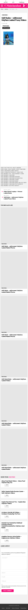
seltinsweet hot (6, 173)
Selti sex (20, 172)
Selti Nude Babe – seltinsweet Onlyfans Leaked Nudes (13, 468)
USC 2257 (8, 608)
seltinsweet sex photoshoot (10, 185)
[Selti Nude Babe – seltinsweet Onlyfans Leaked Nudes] (14, 447)
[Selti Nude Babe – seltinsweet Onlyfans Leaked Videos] (14, 358)
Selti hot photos (7, 167)
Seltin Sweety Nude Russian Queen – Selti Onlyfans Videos (12, 492)
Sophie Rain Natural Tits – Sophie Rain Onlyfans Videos (13, 502)
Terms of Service (15, 608)
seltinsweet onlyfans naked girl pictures (14, 182)
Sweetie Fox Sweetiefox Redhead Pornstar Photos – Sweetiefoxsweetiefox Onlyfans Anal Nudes (12, 525)
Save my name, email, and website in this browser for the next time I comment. (13, 586)
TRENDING (21, 2)
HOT (13, 2)
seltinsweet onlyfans (8, 175)
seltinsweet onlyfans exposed (11, 176)
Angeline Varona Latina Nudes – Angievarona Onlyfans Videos (11, 537)
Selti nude (5, 169)
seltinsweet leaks (18, 173)
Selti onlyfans (21, 169)
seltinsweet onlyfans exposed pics (12, 178)
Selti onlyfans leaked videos (10, 170)
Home (3, 608)
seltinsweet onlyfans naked (10, 181)
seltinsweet (6, 28)
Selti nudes (12, 169)
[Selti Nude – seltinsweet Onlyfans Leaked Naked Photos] (14, 226)
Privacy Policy (23, 608)
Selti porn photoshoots (9, 172)
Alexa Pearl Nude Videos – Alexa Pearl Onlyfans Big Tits (13, 481)
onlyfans (4, 243)
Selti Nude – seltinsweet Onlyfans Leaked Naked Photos (11, 247)
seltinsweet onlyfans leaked (10, 179)
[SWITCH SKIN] (24, 6)
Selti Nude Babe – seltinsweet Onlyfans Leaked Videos (13, 380)
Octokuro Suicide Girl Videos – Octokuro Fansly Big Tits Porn (10, 513)
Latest (6, 2)
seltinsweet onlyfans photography (12, 184)
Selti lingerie (17, 167)
